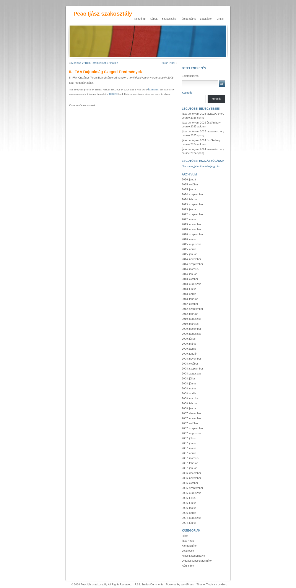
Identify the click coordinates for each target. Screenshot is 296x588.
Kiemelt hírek (189, 545)
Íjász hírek (153, 89)
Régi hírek (188, 565)
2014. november (191, 259)
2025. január (189, 189)
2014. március (190, 269)
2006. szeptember (192, 488)
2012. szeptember (192, 308)
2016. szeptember (192, 234)
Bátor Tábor (168, 62)
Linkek (220, 18)
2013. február (190, 298)
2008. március (190, 398)
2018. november (191, 229)
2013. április (189, 294)
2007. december (191, 413)
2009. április (189, 348)
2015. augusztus (191, 244)
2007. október (190, 423)
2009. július (188, 338)
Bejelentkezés (190, 75)
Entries (145, 584)
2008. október (190, 363)
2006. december (191, 473)
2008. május (189, 388)
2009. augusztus (191, 333)
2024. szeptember (192, 194)
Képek (154, 18)
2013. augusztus (191, 284)
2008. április (189, 393)
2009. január (189, 353)
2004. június (189, 522)
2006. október (190, 483)
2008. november (191, 358)
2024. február (190, 199)
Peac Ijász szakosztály (102, 13)
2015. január (189, 254)
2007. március (190, 458)
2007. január (189, 468)
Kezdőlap (140, 18)
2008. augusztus (191, 373)
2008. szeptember (192, 368)
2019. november (191, 224)
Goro (224, 584)
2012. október (190, 303)
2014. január (189, 274)
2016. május (189, 239)
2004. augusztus (191, 517)
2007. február (190, 463)
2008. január (189, 408)
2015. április (189, 249)
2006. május (189, 507)
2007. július (188, 438)
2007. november (191, 418)
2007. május (189, 448)
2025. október (190, 184)
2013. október (190, 279)
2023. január (189, 209)
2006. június (189, 502)
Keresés (187, 92)
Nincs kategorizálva (193, 555)
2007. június (189, 443)
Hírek (185, 535)
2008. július (188, 378)
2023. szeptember (192, 204)
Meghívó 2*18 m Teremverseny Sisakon (94, 62)
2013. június (189, 289)
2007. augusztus (191, 433)
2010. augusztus (191, 318)
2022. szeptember (192, 214)
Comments (156, 584)
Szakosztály (169, 18)
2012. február (190, 313)
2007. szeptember (192, 428)
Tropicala (211, 584)
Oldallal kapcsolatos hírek (197, 560)
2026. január (189, 179)
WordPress (187, 584)
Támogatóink (188, 18)
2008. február (190, 403)
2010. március (190, 323)
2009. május (189, 343)
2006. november (191, 478)
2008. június (189, 383)
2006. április (189, 512)
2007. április (189, 453)
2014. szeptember (192, 264)
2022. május (189, 219)
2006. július (188, 498)
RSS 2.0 (113, 94)
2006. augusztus (191, 493)
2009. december (191, 328)
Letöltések (206, 18)
